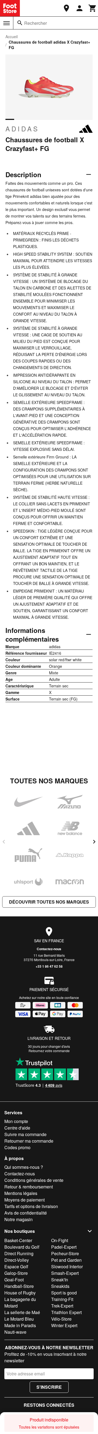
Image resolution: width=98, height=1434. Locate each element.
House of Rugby (20, 1293)
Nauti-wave (15, 1332)
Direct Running (18, 1253)
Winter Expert (64, 1325)
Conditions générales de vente (33, 1180)
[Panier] (92, 8)
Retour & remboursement (28, 1187)
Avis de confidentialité (25, 1213)
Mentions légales (20, 1193)
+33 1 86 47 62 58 (49, 966)
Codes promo (17, 1147)
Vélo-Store (61, 1319)
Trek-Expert (62, 1306)
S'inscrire (49, 1387)
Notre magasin (18, 1219)
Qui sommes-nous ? (23, 1167)
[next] (94, 842)
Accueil (11, 36)
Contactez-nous (49, 949)
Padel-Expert (63, 1247)
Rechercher (35, 23)
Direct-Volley (16, 1260)
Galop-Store (16, 1273)
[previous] (4, 842)
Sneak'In (59, 1279)
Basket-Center (18, 1240)
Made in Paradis (20, 1325)
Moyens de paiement (24, 1200)
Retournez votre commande (49, 1050)
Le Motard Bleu (19, 1319)
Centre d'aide (17, 1128)
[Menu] (6, 23)
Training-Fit (62, 1299)
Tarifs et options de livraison (31, 1206)
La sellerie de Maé (22, 1312)
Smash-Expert (65, 1273)
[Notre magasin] (66, 8)
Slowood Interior (67, 1266)
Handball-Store (19, 1286)
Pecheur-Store (65, 1253)
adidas (22, 128)
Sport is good (64, 1293)
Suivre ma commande (25, 1134)
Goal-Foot (14, 1279)
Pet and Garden (66, 1260)
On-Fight (59, 1240)
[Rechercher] (20, 23)
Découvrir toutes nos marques (49, 902)
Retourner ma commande (28, 1141)
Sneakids (60, 1286)
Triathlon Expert (66, 1312)
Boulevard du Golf (21, 1247)
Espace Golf (16, 1266)
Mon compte (16, 1121)
